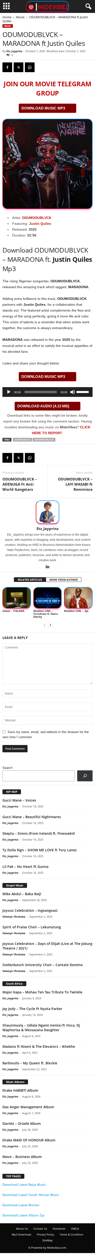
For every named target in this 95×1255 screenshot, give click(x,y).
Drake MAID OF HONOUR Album (28, 1140)
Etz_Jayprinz (14, 51)
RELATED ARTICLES (30, 579)
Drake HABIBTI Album (20, 1090)
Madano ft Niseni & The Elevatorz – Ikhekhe (38, 1046)
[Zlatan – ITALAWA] (16, 597)
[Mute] (72, 392)
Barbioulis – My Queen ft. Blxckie (29, 1063)
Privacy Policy (45, 1234)
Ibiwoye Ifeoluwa (13, 916)
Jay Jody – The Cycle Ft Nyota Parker (32, 1008)
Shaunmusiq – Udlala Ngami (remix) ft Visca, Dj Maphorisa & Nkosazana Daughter (41, 1027)
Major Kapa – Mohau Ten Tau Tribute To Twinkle (42, 992)
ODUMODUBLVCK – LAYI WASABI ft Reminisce (75, 484)
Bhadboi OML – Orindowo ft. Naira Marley (45, 613)
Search (7, 768)
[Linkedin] (47, 567)
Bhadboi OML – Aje (76, 611)
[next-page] (50, 625)
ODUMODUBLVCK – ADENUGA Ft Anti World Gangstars (19, 484)
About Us (22, 1228)
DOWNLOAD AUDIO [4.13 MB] (43, 406)
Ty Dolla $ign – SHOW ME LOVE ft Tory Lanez (39, 850)
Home (6, 17)
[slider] (83, 391)
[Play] (8, 392)
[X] (18, 67)
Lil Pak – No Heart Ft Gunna (25, 866)
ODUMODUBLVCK (36, 218)
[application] (47, 392)
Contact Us (40, 1228)
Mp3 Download (21, 1234)
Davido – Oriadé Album (21, 1123)
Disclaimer (59, 1228)
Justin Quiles (40, 224)
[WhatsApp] (30, 67)
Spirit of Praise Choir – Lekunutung (31, 927)
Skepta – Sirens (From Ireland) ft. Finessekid (38, 833)
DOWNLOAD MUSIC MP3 (43, 108)
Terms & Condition (71, 1234)
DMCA (75, 1228)
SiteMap (47, 1240)
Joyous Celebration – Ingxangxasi (29, 910)
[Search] (85, 775)
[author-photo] (47, 512)
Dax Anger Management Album (28, 1107)
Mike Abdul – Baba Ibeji (21, 894)
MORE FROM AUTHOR (63, 579)
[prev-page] (44, 625)
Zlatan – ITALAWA (13, 611)
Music (20, 17)
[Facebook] (7, 67)
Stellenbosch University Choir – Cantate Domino (42, 964)
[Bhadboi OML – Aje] (78, 597)
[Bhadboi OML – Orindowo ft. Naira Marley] (47, 597)
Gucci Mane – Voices (19, 800)
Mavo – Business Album (22, 1156)
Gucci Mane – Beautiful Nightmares (31, 816)
